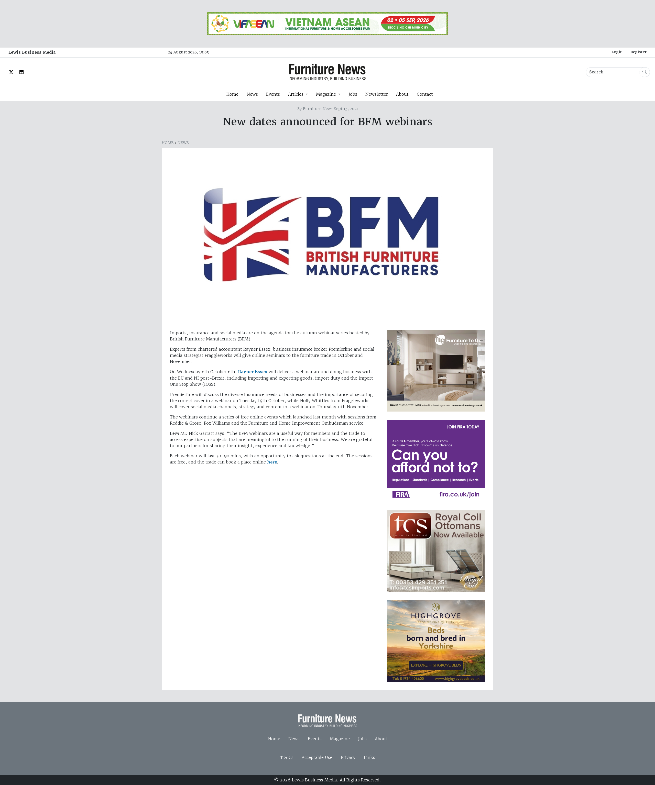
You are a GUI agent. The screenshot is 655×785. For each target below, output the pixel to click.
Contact (425, 94)
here (272, 462)
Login (617, 52)
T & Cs (286, 757)
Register (638, 52)
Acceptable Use (317, 757)
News (252, 94)
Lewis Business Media (32, 52)
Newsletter (376, 94)
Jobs (352, 94)
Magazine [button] (326, 94)
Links (369, 757)
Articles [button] (296, 94)
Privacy (348, 757)
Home (232, 94)
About (402, 94)
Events (273, 94)
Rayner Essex (252, 371)
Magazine (340, 738)
